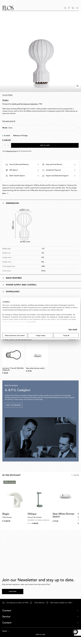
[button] (65, 8)
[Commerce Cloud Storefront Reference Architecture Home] (8, 8)
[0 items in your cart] (73, 8)
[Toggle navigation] (77, 8)
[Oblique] (39, 495)
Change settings (40, 335)
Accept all (66, 335)
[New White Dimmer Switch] (64, 495)
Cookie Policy (32, 322)
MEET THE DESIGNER (13, 405)
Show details (73, 329)
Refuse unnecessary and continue (15, 335)
